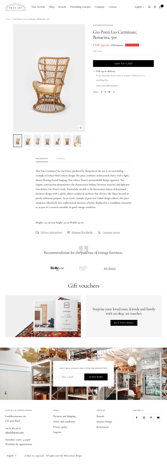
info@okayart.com (14, 432)
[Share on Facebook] (101, 92)
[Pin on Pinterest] (105, 92)
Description (42, 159)
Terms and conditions (64, 421)
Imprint (57, 432)
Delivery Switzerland (51, 232)
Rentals (62, 6)
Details (61, 159)
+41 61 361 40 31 (13, 428)
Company (100, 6)
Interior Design (104, 421)
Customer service (111, 232)
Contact (113, 6)
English (138, 6)
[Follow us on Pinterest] (151, 417)
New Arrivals (38, 6)
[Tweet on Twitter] (109, 92)
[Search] (149, 7)
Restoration (103, 427)
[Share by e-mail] (114, 92)
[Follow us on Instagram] (143, 417)
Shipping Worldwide (82, 232)
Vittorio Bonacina (103, 25)
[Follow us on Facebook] (136, 417)
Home (8, 19)
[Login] (155, 7)
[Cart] (160, 7)
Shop (51, 6)
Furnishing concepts (80, 6)
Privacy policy (60, 427)
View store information (107, 85)
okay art (30, 455)
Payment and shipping (64, 416)
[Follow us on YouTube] (158, 417)
